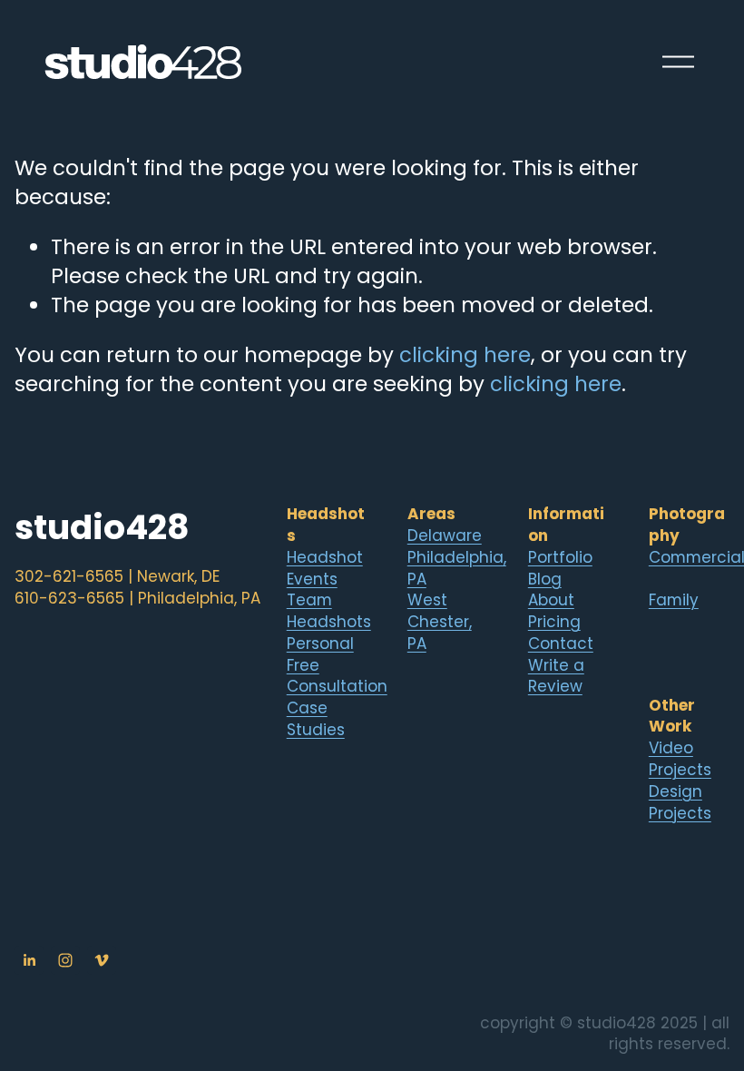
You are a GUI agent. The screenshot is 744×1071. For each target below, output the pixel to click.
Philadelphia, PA (456, 568)
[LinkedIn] (29, 960)
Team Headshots (329, 611)
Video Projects (680, 759)
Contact (560, 644)
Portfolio (560, 557)
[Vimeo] (101, 960)
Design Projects (680, 802)
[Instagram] (65, 960)
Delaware (444, 536)
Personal (320, 644)
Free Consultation (337, 676)
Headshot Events (325, 568)
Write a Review (556, 676)
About (551, 600)
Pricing (554, 622)
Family (674, 600)
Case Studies (316, 719)
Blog (545, 579)
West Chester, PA (439, 622)
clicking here (465, 354)
